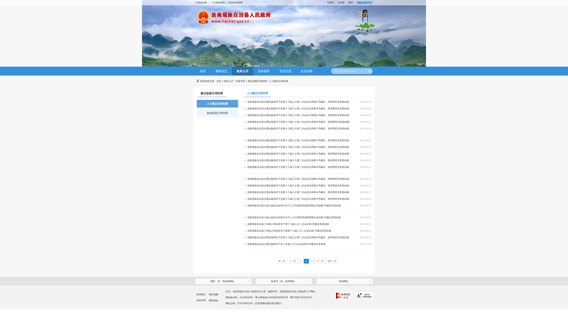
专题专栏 (240, 81)
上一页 (292, 261)
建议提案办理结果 (257, 81)
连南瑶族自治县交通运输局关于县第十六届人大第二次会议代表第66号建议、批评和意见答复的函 (298, 108)
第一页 (281, 261)
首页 (203, 71)
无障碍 (330, 2)
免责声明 (201, 300)
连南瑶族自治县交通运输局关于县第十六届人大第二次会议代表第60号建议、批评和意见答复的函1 (298, 122)
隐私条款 (213, 300)
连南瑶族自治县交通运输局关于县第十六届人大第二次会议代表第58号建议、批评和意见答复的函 (298, 192)
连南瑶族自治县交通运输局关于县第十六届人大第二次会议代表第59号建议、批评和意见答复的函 (298, 199)
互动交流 (285, 71)
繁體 (350, 2)
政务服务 (264, 71)
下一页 (320, 261)
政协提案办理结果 (217, 113)
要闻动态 (221, 71)
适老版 (341, 2)
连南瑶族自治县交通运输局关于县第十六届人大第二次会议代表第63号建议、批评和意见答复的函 (298, 185)
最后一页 (332, 261)
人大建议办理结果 (278, 81)
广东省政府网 (218, 2)
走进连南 (306, 71)
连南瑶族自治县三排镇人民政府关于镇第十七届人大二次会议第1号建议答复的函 (289, 230)
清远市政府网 (235, 2)
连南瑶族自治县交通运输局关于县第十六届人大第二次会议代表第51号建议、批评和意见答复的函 (298, 160)
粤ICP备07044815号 (301, 297)
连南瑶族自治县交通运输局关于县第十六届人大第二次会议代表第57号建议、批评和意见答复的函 (298, 128)
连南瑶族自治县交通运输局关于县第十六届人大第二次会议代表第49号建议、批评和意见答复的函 (298, 167)
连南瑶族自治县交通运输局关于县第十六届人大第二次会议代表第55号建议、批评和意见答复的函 (298, 140)
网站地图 (213, 294)
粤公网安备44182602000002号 (271, 297)
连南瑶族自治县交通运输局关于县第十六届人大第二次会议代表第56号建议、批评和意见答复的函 (298, 237)
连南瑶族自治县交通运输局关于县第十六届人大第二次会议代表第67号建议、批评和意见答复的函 (298, 102)
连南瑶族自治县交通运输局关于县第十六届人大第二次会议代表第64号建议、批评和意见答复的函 (298, 179)
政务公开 (242, 71)
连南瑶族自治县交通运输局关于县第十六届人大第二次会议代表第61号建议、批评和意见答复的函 (298, 115)
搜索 (370, 71)
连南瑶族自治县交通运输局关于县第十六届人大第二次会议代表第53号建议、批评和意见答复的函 (298, 147)
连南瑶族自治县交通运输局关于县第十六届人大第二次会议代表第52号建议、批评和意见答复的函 (298, 153)
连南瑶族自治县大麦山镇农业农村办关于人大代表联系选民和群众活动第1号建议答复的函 (294, 217)
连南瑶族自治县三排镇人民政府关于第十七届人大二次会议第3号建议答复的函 (288, 224)
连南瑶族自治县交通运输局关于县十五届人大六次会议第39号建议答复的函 (286, 244)
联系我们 (201, 294)
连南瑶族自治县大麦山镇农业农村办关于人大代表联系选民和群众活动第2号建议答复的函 (294, 205)
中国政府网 (201, 2)
